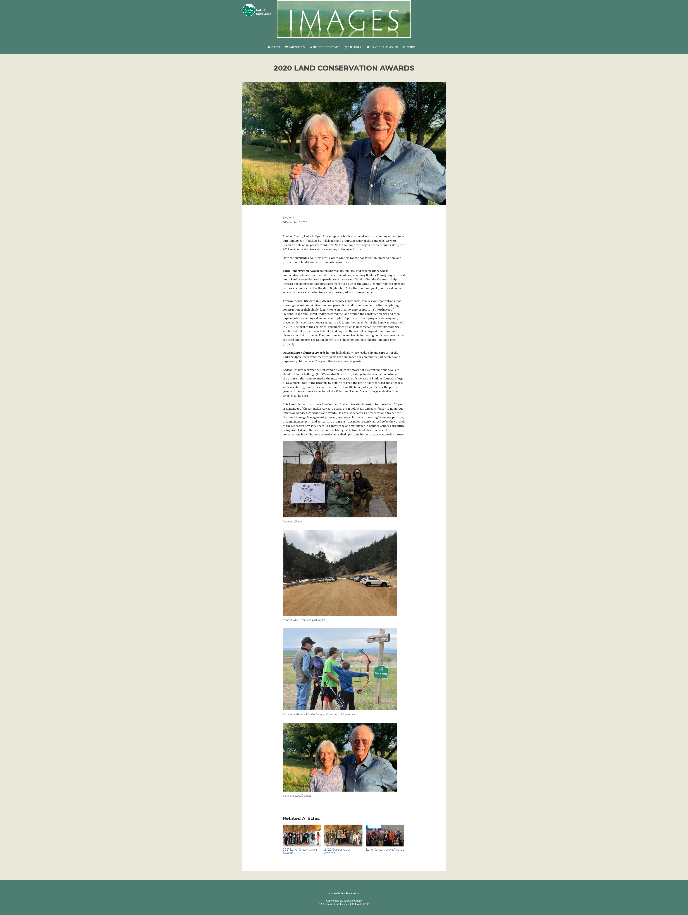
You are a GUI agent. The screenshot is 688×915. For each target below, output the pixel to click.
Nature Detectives (325, 47)
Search (411, 47)
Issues (275, 47)
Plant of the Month (383, 47)
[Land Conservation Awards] (385, 835)
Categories (296, 47)
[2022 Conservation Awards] (343, 835)
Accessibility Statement (344, 893)
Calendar (354, 47)
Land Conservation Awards (385, 849)
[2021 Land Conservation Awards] (302, 835)
